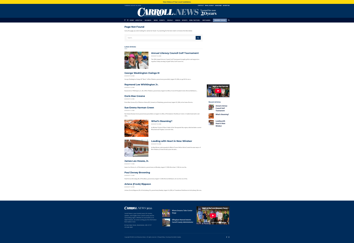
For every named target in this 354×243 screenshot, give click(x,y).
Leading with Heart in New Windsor (171, 141)
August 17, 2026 (129, 164)
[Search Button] (229, 20)
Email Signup (209, 5)
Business (148, 20)
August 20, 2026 (156, 124)
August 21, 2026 (129, 110)
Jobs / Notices (194, 20)
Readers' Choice (219, 20)
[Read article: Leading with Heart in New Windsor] (136, 148)
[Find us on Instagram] (127, 20)
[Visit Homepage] (177, 12)
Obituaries (206, 20)
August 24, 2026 (156, 56)
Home (132, 20)
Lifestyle (138, 20)
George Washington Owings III (141, 73)
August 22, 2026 (129, 87)
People (170, 20)
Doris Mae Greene (134, 96)
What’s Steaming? (161, 121)
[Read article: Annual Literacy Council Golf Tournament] (136, 60)
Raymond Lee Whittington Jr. (141, 84)
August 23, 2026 (129, 76)
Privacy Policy (161, 237)
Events (162, 20)
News (156, 20)
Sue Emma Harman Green (139, 107)
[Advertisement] (218, 53)
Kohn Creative (177, 237)
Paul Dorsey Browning (137, 172)
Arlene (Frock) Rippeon (137, 184)
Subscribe (218, 5)
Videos (177, 20)
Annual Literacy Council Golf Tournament (175, 53)
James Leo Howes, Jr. (136, 161)
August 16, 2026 (129, 187)
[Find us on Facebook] (124, 20)
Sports (184, 20)
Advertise (226, 5)
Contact (201, 5)
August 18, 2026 (156, 144)
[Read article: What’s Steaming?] (136, 128)
